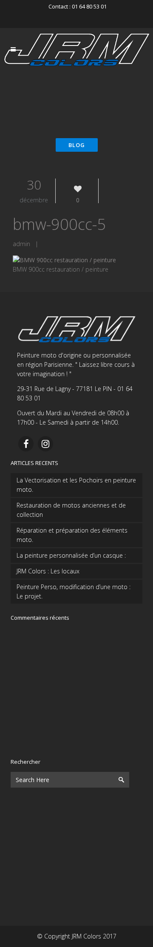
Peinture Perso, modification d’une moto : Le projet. (73, 591)
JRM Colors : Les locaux (48, 571)
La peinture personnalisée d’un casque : (71, 555)
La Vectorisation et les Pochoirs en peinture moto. (76, 484)
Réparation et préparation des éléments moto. (72, 535)
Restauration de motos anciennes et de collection (71, 510)
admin (21, 244)
